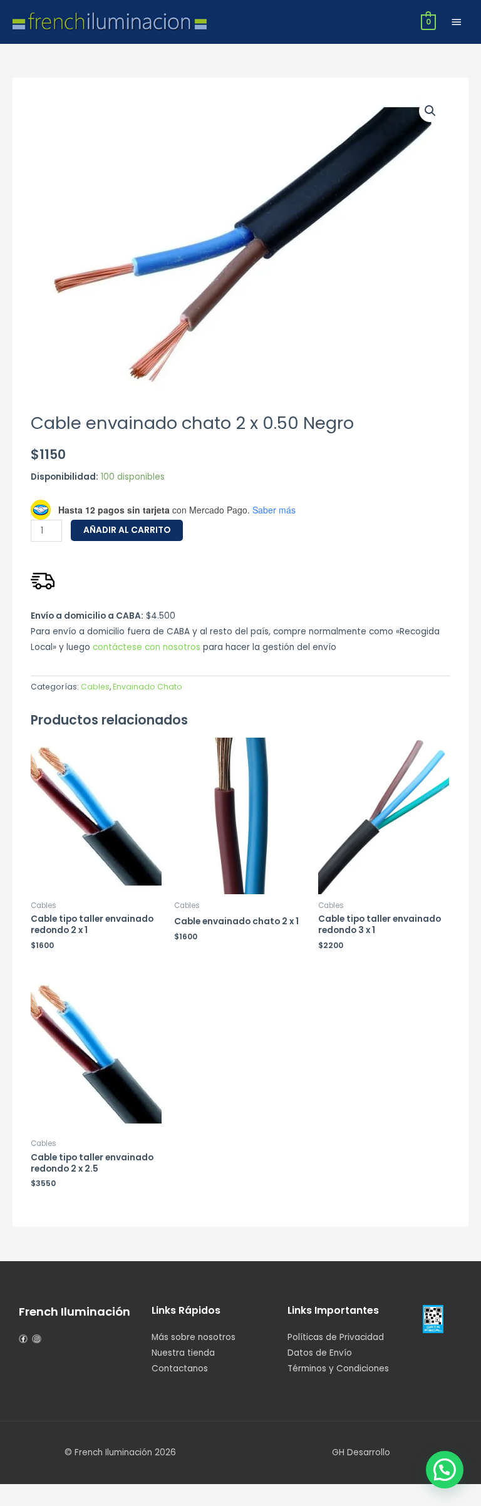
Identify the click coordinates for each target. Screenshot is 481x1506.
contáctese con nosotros (146, 647)
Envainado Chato (147, 686)
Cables (95, 686)
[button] (430, 111)
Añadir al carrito (126, 530)
